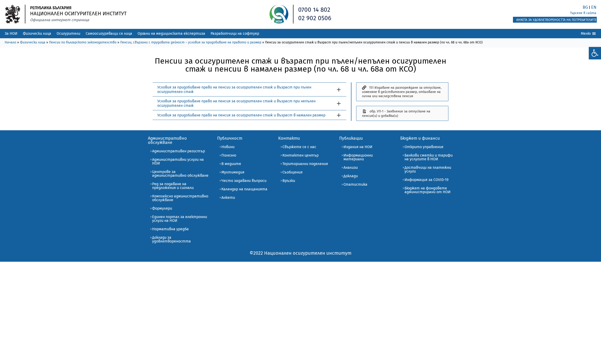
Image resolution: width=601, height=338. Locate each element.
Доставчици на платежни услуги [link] (428, 169)
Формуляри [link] (162, 208)
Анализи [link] (350, 167)
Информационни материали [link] (358, 157)
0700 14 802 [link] (314, 9)
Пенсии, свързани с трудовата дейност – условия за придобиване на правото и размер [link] (190, 42)
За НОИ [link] (11, 33)
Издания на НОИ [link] (357, 147)
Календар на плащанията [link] (244, 189)
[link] (595, 53)
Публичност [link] (229, 138)
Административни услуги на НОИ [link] (178, 161)
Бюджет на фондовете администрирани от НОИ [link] (428, 190)
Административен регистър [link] (178, 151)
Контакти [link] (289, 138)
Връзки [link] (288, 180)
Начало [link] (10, 42)
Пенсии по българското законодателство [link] (82, 42)
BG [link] (585, 7)
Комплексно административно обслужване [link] (180, 198)
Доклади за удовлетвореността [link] (171, 239)
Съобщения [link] (292, 172)
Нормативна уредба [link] (170, 229)
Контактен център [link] (300, 155)
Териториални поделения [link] (305, 163)
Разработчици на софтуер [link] (235, 33)
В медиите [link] (231, 163)
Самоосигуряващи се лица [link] (109, 33)
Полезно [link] (228, 155)
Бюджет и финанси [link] (420, 138)
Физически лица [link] (37, 33)
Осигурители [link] (68, 33)
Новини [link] (228, 147)
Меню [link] (586, 33)
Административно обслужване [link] (167, 140)
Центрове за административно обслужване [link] (180, 173)
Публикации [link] (351, 138)
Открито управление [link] (424, 147)
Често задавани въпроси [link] (243, 180)
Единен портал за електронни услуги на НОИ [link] (179, 219)
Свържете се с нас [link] (299, 147)
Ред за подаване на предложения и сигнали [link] (173, 186)
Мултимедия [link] (232, 172)
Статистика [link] (355, 184)
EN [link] (593, 7)
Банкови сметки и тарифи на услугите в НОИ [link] (429, 157)
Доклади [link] (350, 176)
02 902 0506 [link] (314, 18)
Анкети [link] (228, 197)
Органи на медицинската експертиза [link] (171, 33)
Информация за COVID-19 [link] (426, 179)
